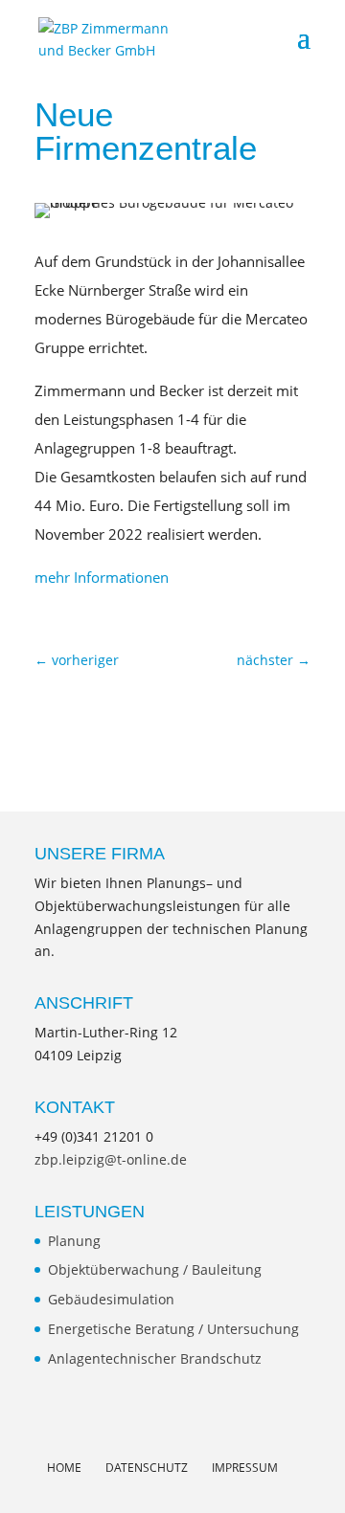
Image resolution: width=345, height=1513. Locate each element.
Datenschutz (146, 1467)
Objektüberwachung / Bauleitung (155, 1269)
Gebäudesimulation (111, 1299)
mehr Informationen (101, 577)
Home (64, 1467)
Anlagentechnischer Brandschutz (155, 1358)
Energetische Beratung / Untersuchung (173, 1329)
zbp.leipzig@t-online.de (110, 1159)
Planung (74, 1241)
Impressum (245, 1467)
